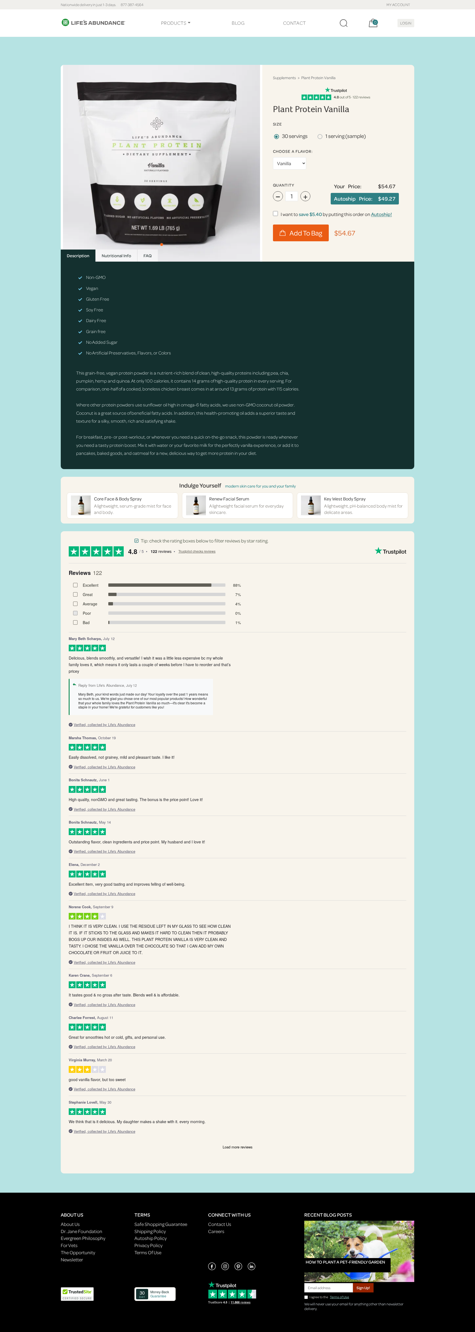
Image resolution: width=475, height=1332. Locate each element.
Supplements (284, 78)
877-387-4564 (132, 4)
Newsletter (72, 1259)
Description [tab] (78, 256)
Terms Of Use (147, 1252)
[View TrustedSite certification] (77, 1293)
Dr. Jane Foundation (81, 1231)
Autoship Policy (150, 1238)
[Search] (344, 23)
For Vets (69, 1245)
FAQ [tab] (147, 256)
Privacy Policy (148, 1245)
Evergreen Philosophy (83, 1238)
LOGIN (406, 23)
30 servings (295, 136)
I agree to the (329, 1297)
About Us (70, 1224)
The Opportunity (78, 1252)
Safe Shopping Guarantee (160, 1224)
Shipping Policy (150, 1231)
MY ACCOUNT (398, 4)
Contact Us (219, 1224)
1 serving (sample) (345, 136)
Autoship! (381, 214)
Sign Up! (363, 1287)
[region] (161, 163)
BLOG (238, 23)
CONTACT (294, 23)
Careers (216, 1231)
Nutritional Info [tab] (116, 256)
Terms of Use (339, 1297)
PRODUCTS (174, 23)
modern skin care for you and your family (260, 486)
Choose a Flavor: (293, 151)
